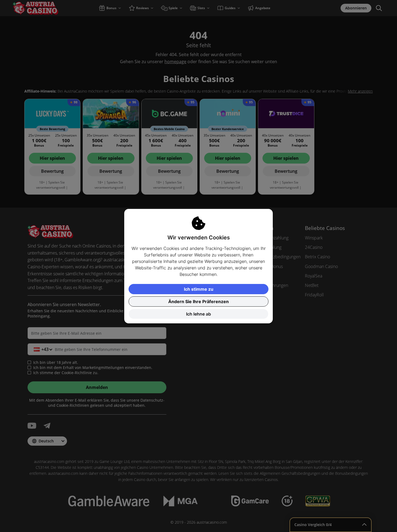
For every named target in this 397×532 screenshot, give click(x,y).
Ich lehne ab (198, 314)
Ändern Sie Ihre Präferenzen (198, 301)
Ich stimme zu (198, 289)
